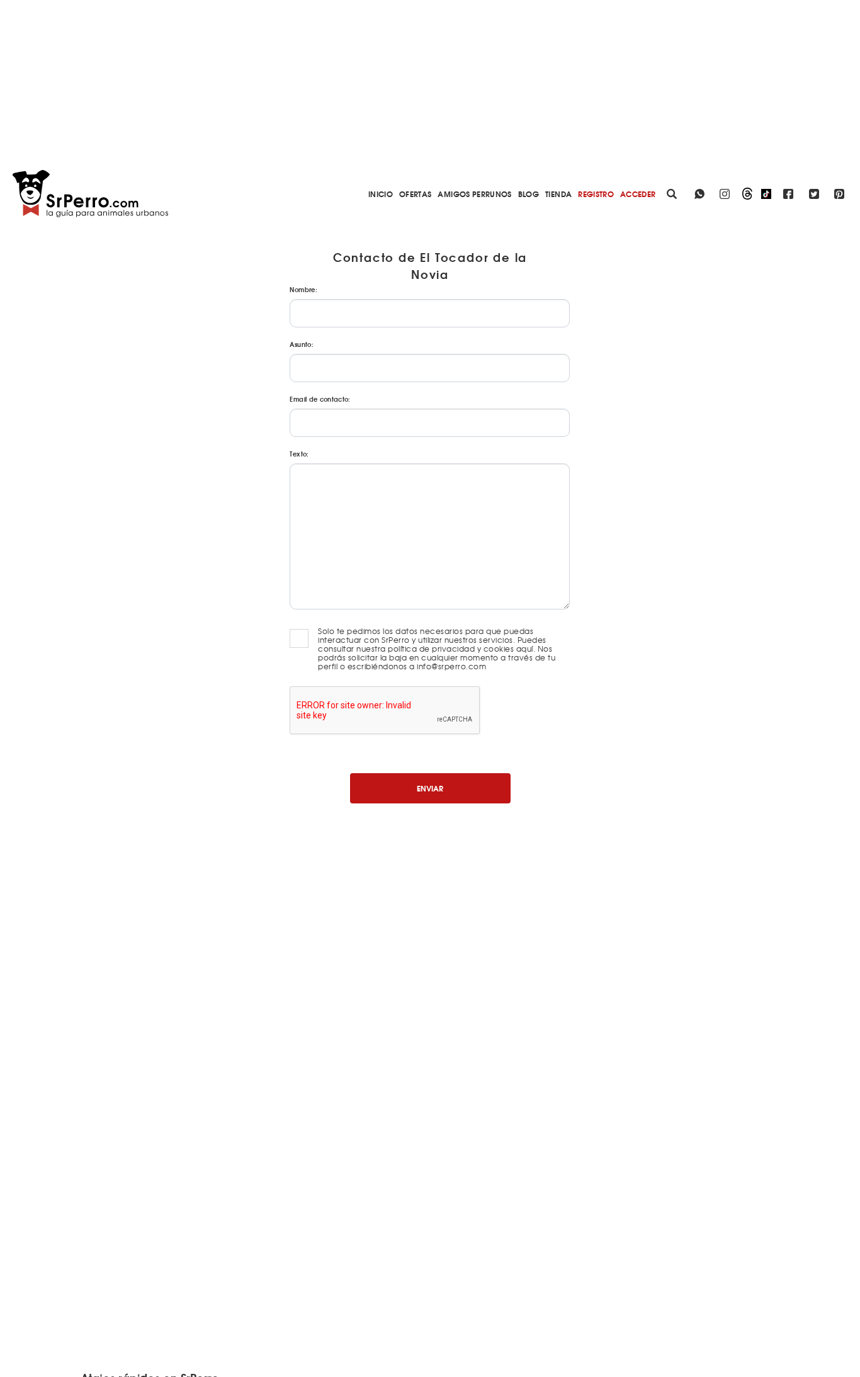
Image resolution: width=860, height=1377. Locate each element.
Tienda (558, 194)
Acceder (637, 194)
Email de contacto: (320, 399)
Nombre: (303, 289)
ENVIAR (430, 788)
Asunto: (301, 344)
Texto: (299, 453)
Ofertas (415, 194)
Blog (528, 194)
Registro (596, 194)
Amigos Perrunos (474, 194)
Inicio (380, 194)
